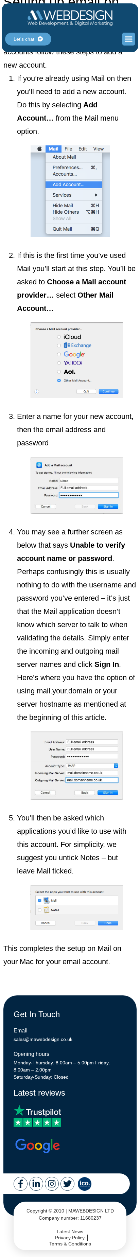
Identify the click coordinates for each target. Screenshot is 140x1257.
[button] (128, 39)
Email (21, 1030)
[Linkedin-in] (36, 1184)
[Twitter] (67, 1184)
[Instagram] (52, 1184)
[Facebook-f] (21, 1184)
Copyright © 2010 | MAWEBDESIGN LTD (70, 1211)
